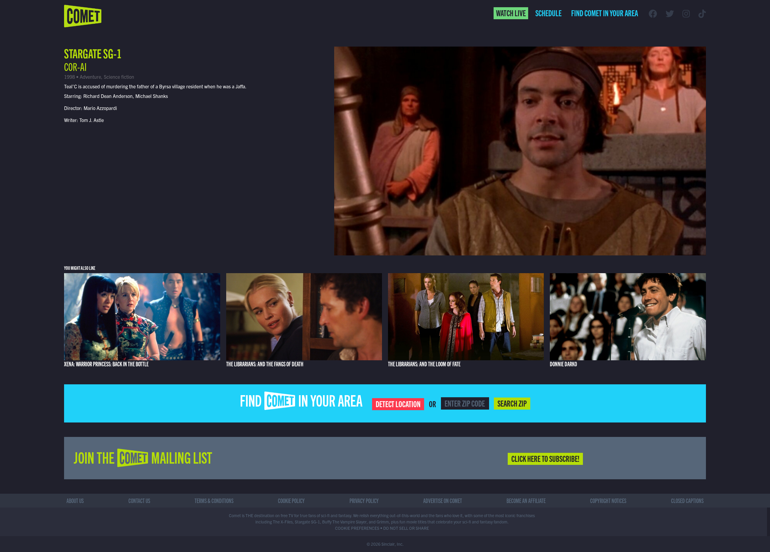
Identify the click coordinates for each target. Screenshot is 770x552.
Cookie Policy (291, 500)
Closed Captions (687, 500)
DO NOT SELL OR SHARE (406, 528)
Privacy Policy (364, 500)
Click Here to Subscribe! (545, 458)
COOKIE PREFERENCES (357, 528)
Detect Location (398, 403)
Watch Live (511, 12)
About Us (75, 500)
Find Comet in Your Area (604, 12)
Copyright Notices (608, 500)
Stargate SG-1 (93, 53)
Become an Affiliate (526, 500)
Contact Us (139, 500)
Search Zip (512, 403)
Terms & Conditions (214, 500)
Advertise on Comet (442, 500)
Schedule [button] (548, 12)
